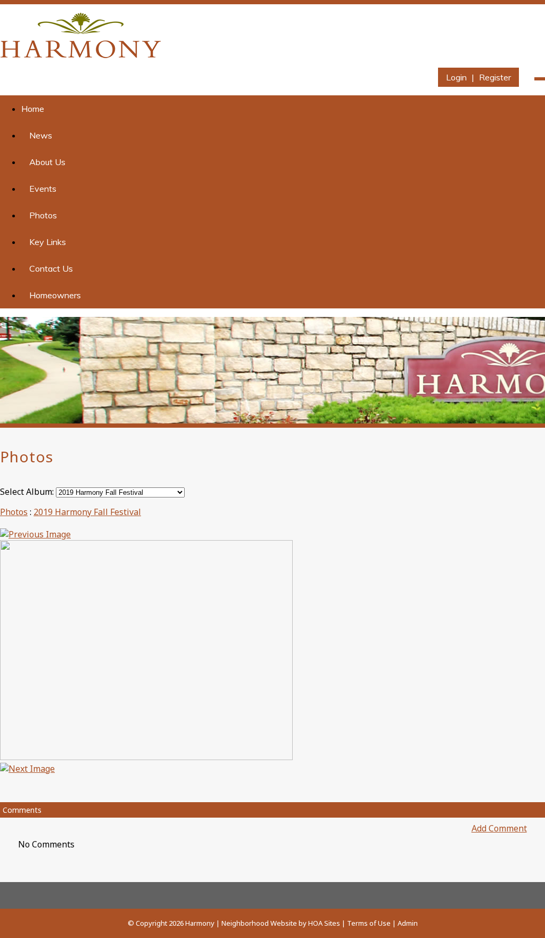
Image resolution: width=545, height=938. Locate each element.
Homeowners (55, 295)
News (40, 135)
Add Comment (499, 828)
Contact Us (51, 268)
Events (42, 188)
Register (495, 77)
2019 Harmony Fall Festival (87, 512)
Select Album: (27, 491)
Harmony (199, 923)
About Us (47, 162)
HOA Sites (324, 923)
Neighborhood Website (259, 923)
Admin (408, 923)
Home (32, 108)
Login (456, 77)
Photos (43, 215)
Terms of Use (369, 923)
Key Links (47, 241)
